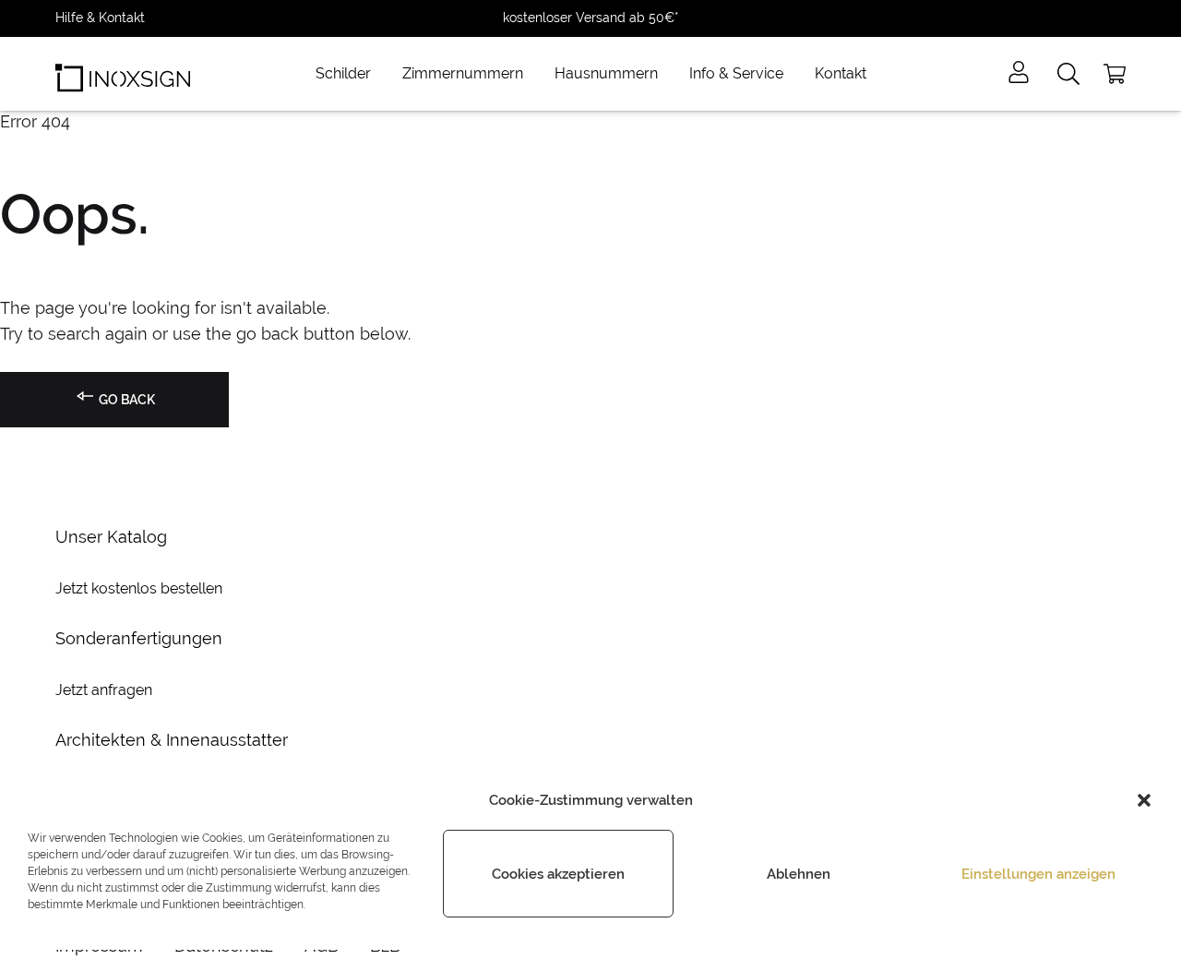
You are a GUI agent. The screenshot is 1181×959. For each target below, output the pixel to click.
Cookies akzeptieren (558, 874)
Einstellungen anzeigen (1038, 874)
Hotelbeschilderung (733, 259)
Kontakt (840, 73)
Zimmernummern (462, 73)
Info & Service (736, 73)
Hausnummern (606, 73)
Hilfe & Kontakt (100, 17)
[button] (1144, 800)
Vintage (339, 215)
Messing (340, 259)
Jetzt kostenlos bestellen (138, 588)
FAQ (686, 392)
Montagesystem (722, 348)
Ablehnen (798, 874)
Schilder (343, 73)
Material (698, 303)
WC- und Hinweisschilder (750, 170)
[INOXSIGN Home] (122, 73)
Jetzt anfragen (103, 690)
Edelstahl (344, 170)
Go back (125, 399)
